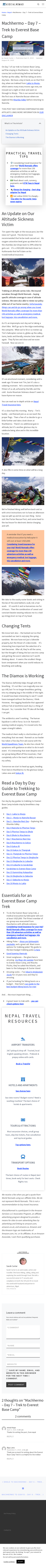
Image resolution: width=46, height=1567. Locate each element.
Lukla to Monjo (33, 83)
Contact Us (7, 1530)
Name (10, 1346)
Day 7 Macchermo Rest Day (18, 839)
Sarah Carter (9, 58)
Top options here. (23, 1144)
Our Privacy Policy (10, 1513)
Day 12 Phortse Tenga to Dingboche (22, 857)
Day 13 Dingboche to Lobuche (19, 861)
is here (37, 949)
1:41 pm (25, 1450)
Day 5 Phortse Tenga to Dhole (19, 831)
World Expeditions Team (12, 744)
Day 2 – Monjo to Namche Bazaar (21, 817)
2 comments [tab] (23, 1416)
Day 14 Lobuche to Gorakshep (19, 864)
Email (11, 1355)
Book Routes (23, 1168)
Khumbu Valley (19, 99)
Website (12, 1364)
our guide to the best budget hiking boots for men (22, 985)
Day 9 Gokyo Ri (13, 846)
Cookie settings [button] (9, 1562)
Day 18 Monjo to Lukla (16, 883)
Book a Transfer (23, 1063)
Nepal (9, 12)
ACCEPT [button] (20, 1562)
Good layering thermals (16, 953)
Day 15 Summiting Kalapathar (19, 872)
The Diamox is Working (15, 137)
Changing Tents (12, 133)
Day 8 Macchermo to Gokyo (18, 842)
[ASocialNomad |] (13, 3)
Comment (13, 1328)
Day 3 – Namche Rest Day (17, 821)
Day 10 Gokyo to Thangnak (18, 850)
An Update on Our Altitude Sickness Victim (22, 130)
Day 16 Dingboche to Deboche (19, 876)
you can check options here (22, 1002)
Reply (10, 1436)
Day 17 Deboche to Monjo (17, 879)
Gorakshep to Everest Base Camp (21, 868)
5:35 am (20, 1430)
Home (4, 12)
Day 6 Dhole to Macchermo (18, 835)
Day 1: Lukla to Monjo (15, 814)
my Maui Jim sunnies (24, 960)
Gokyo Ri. (20, 773)
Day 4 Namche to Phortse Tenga (20, 827)
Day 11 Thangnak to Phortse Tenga (22, 853)
